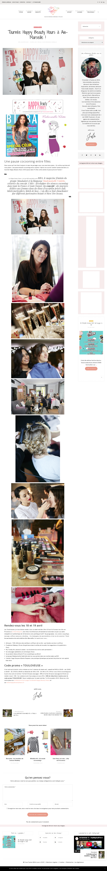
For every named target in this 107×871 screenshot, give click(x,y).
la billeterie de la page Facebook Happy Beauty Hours (32, 680)
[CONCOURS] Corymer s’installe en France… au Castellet (61, 760)
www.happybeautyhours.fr (15, 682)
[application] (89, 844)
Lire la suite (91, 368)
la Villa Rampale (17, 631)
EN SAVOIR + (91, 144)
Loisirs (79, 11)
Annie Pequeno (26, 658)
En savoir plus (93, 868)
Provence (91, 11)
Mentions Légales (51, 862)
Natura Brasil (18, 654)
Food (21, 11)
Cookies (61, 862)
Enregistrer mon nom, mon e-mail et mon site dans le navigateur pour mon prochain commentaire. (38, 808)
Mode (29, 11)
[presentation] (8, 746)
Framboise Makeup (12, 645)
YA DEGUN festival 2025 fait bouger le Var (91, 324)
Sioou (33, 651)
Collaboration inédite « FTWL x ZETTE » (90, 855)
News (40, 27)
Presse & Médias (6, 2)
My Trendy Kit (10, 649)
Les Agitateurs (79, 862)
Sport (69, 11)
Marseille (54, 42)
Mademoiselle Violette (54, 180)
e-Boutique (15, 2)
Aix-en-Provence (46, 42)
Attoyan (8, 643)
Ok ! (84, 868)
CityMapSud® (36, 2)
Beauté (38, 11)
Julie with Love (24, 42)
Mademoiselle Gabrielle (19, 656)
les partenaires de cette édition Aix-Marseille (19, 638)
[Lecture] (76, 851)
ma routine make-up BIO (51, 656)
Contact (29, 2)
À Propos (22, 2)
